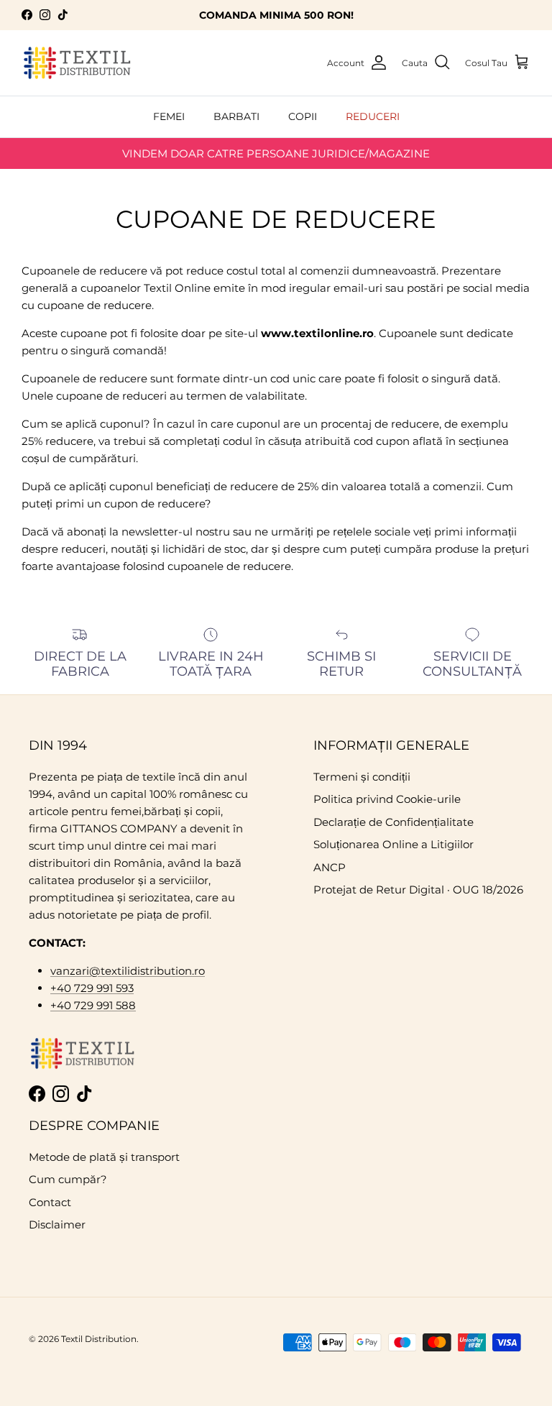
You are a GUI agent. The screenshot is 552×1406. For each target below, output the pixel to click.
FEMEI (169, 116)
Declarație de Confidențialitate (393, 822)
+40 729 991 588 (93, 1005)
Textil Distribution (99, 1338)
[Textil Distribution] (77, 63)
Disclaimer (57, 1224)
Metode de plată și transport (104, 1157)
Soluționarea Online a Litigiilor (393, 844)
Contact (50, 1202)
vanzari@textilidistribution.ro (127, 971)
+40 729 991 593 (92, 988)
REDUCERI (373, 116)
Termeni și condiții (361, 777)
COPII (302, 116)
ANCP (329, 867)
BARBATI (236, 116)
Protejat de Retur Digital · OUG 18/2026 (418, 889)
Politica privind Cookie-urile (387, 799)
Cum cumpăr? (68, 1179)
